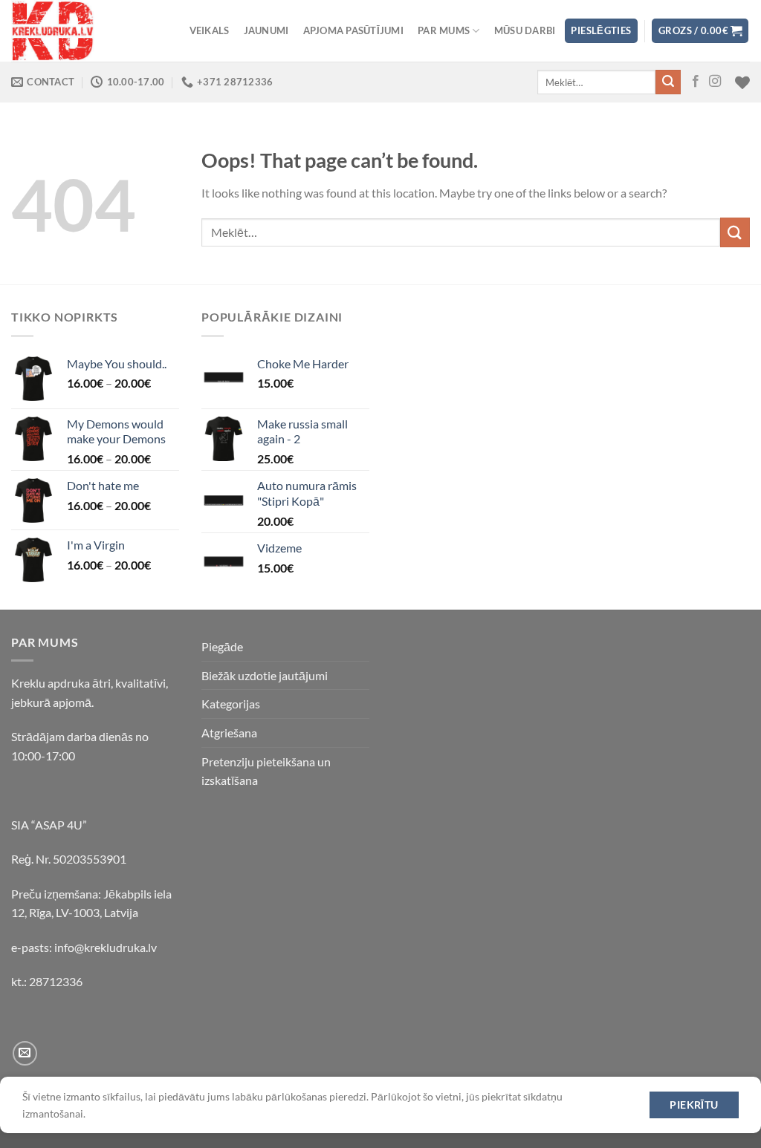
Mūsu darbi (525, 30)
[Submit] (668, 82)
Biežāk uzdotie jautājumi (264, 675)
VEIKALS (210, 30)
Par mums (444, 30)
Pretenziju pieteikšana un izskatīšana (266, 771)
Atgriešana (229, 732)
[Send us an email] (25, 1053)
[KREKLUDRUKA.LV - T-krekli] (85, 31)
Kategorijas (230, 704)
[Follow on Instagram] (715, 81)
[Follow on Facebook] (696, 81)
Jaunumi (266, 30)
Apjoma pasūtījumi (353, 30)
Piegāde (222, 646)
